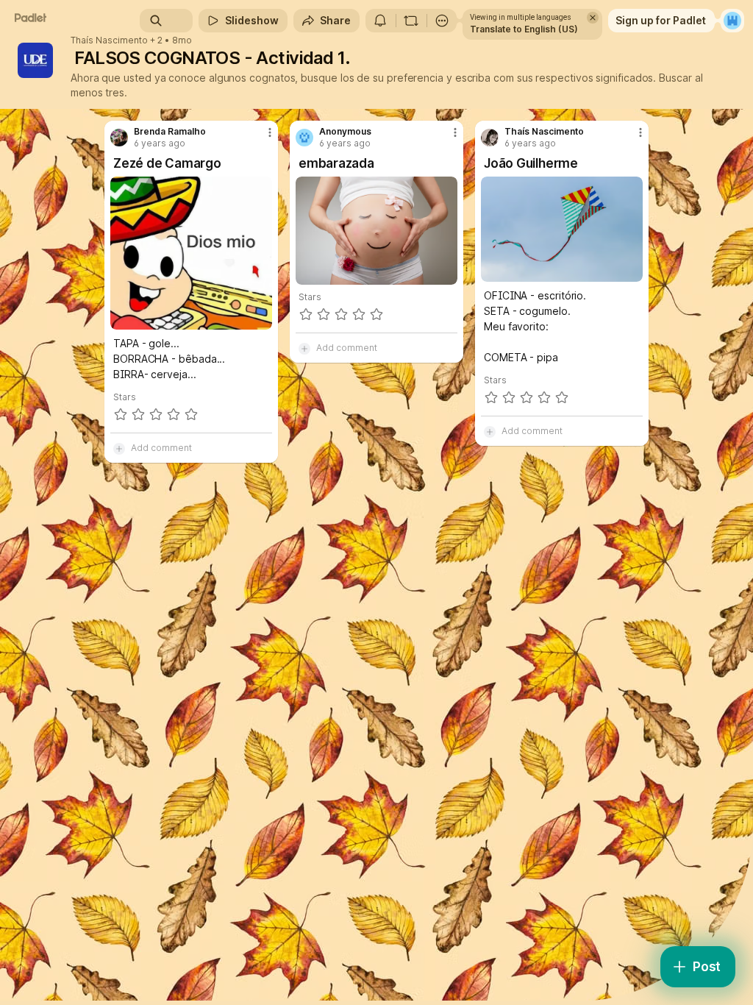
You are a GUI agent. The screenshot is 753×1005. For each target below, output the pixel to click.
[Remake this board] (411, 20)
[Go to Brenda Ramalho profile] (119, 137)
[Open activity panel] (380, 20)
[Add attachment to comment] (119, 448)
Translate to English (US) (524, 29)
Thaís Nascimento (109, 40)
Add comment (161, 447)
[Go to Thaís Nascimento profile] (490, 137)
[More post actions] (260, 138)
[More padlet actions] (442, 20)
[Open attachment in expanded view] (191, 253)
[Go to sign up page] (732, 20)
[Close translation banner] (593, 18)
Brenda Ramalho (170, 132)
